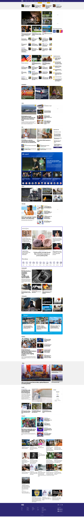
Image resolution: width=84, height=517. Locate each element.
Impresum (43, 508)
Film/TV (45, 338)
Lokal (22, 71)
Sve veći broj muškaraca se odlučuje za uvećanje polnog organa (57, 372)
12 (51, 43)
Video (37, 507)
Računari (44, 308)
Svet (25, 4)
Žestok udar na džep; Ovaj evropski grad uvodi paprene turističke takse (55, 327)
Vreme (55, 389)
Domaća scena (46, 417)
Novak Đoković (33, 156)
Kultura (43, 76)
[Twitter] (57, 31)
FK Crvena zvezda (40, 2)
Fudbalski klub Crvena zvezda (26, 156)
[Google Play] (60, 509)
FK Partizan (48, 2)
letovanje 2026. (44, 2)
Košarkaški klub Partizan (45, 156)
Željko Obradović (38, 156)
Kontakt (43, 512)
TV (37, 508)
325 (40, 26)
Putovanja (22, 66)
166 (33, 86)
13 (51, 403)
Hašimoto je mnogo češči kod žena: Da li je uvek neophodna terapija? (57, 382)
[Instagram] (61, 31)
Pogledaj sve (57, 147)
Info (22, 32)
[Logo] (22, 1)
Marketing (43, 507)
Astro (53, 250)
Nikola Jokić (50, 156)
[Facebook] (54, 31)
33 (40, 172)
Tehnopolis (33, 43)
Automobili (33, 66)
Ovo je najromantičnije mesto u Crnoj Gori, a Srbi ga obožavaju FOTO (28, 327)
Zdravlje (43, 66)
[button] (53, 394)
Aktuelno (45, 215)
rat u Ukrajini (35, 2)
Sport (22, 508)
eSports (33, 507)
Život (32, 76)
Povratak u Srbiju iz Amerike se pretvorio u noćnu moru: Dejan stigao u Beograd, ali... (42, 327)
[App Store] (60, 511)
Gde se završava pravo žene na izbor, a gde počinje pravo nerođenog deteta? (35, 383)
